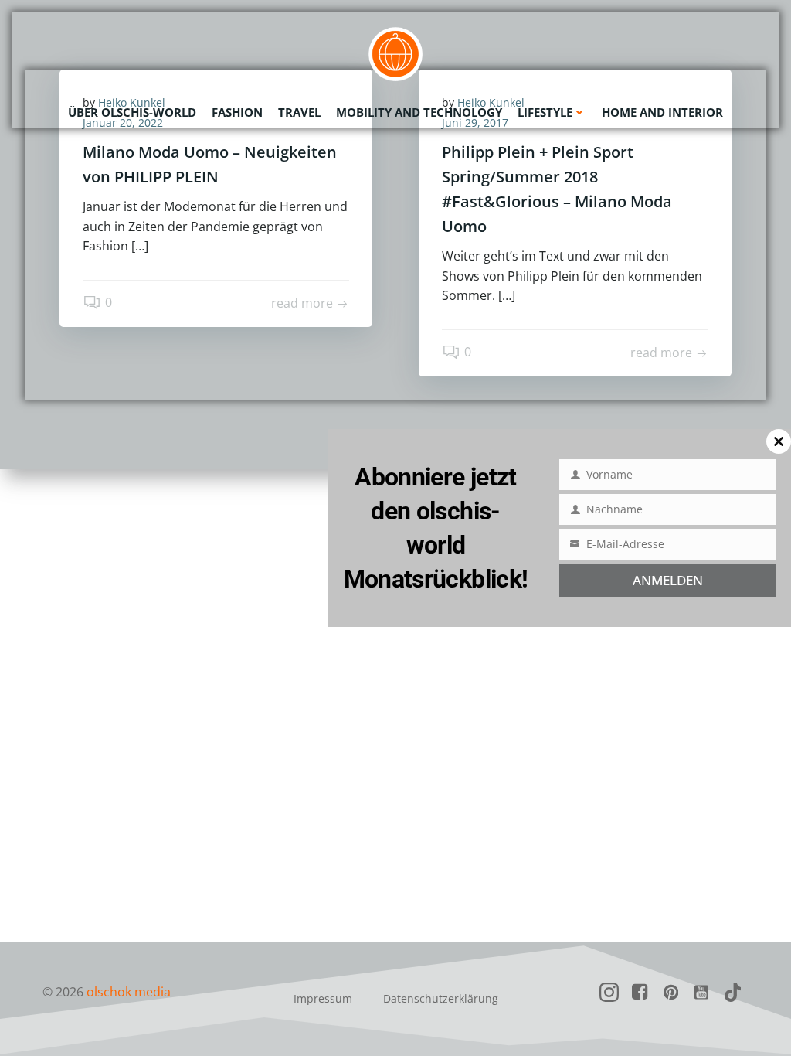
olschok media (129, 991)
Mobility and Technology (419, 112)
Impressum (323, 998)
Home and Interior (662, 112)
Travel (299, 112)
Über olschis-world (132, 112)
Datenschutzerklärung (440, 998)
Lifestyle (545, 112)
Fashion (237, 112)
